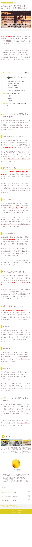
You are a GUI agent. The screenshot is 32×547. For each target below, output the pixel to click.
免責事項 (20, 510)
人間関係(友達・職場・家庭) (16, 496)
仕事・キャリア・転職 (16, 500)
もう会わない (11, 96)
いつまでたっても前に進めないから (17, 90)
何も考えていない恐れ (13, 83)
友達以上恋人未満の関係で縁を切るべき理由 (17, 78)
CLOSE (26, 72)
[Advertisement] (16, 530)
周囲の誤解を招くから (13, 87)
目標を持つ (11, 100)
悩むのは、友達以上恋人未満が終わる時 (17, 104)
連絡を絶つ (11, 98)
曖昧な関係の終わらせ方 (13, 93)
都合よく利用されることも (15, 85)
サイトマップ (13, 510)
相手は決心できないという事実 (16, 81)
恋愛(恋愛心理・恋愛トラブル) (7, 2)
